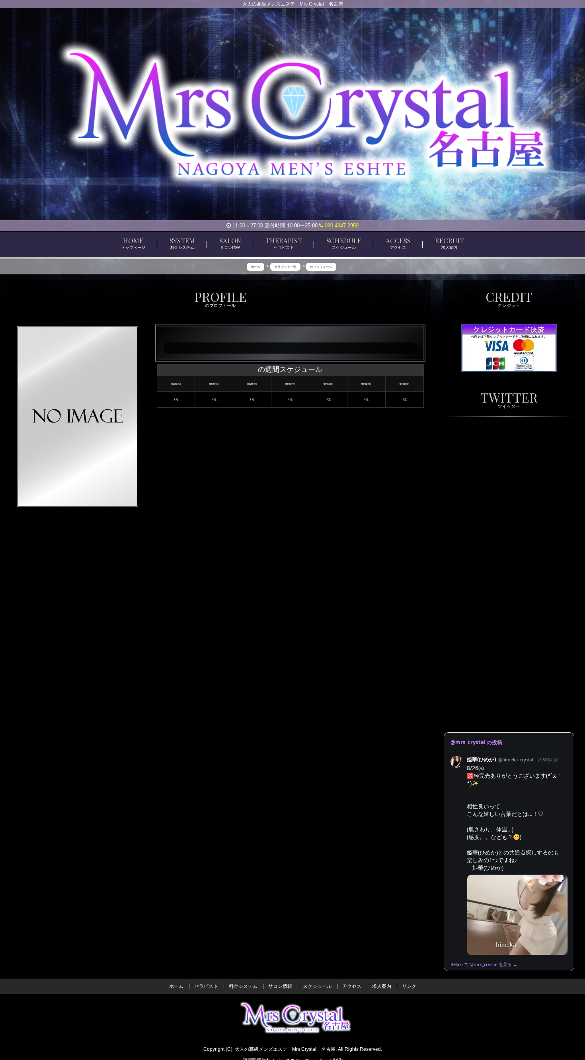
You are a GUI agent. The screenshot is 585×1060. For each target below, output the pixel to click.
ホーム (176, 986)
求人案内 (381, 986)
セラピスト (206, 986)
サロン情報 (280, 986)
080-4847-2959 (341, 226)
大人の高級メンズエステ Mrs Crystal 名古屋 (285, 1049)
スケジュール (317, 986)
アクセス (351, 986)
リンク (409, 986)
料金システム (243, 986)
